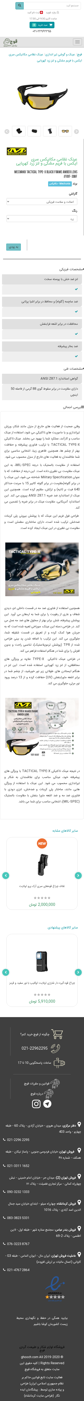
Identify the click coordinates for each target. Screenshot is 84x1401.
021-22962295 (35, 1049)
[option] (42, 131)
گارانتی (73, 193)
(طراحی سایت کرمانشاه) (39, 1395)
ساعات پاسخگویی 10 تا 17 (34, 1062)
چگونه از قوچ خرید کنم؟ (34, 1034)
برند (75, 183)
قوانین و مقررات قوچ (36, 1083)
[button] (7, 131)
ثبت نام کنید (33, 13)
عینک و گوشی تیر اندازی (60, 54)
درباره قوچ (37, 1093)
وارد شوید (51, 13)
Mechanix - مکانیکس (59, 184)
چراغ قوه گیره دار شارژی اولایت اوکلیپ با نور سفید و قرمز (42, 983)
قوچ (79, 54)
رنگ (74, 211)
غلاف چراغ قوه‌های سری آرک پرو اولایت (42, 886)
